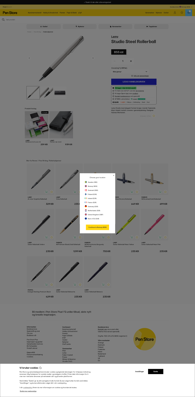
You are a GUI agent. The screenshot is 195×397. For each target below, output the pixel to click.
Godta (155, 371)
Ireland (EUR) (92, 198)
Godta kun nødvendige (28, 391)
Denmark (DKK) (93, 190)
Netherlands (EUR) (94, 210)
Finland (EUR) (92, 194)
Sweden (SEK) (92, 182)
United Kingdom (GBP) (95, 214)
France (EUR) (92, 202)
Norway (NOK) (92, 186)
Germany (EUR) (93, 206)
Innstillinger (139, 371)
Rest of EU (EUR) (93, 219)
